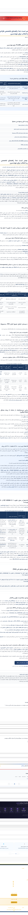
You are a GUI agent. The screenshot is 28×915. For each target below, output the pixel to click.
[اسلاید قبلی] (19, 784)
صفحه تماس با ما (25, 666)
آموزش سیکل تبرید (10, 487)
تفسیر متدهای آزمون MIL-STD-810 (20, 559)
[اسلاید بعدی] (9, 784)
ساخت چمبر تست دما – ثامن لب (9, 167)
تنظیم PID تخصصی (24, 354)
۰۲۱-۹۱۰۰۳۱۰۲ (14, 895)
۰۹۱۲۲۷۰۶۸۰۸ (14, 902)
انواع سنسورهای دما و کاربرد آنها (15, 400)
